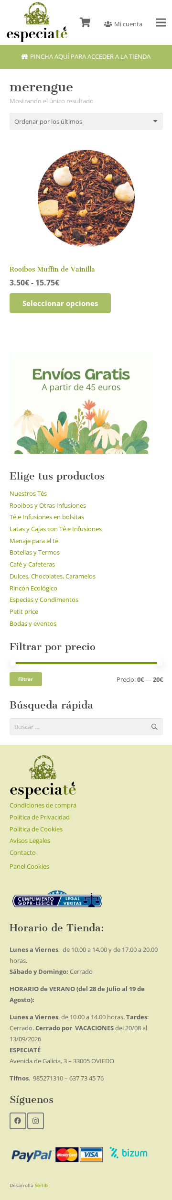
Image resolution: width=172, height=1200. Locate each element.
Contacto (23, 852)
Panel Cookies (29, 866)
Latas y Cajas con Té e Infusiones (56, 528)
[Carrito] (85, 22)
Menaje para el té (34, 540)
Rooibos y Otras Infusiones (48, 505)
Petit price (24, 611)
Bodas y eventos (33, 623)
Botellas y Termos (35, 552)
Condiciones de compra (43, 805)
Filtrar (25, 679)
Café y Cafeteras (32, 564)
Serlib (41, 1185)
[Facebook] (18, 1121)
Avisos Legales (30, 840)
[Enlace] (37, 22)
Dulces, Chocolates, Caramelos (53, 576)
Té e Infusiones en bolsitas (47, 517)
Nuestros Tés (28, 493)
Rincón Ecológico (33, 588)
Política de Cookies (36, 829)
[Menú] (161, 22)
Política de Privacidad (40, 817)
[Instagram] (35, 1121)
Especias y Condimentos (44, 599)
